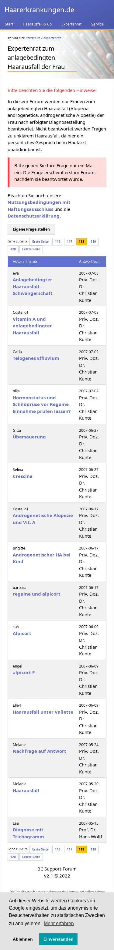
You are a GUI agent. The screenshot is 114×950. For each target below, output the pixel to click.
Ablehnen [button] (23, 939)
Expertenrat (71, 24)
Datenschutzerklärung (34, 216)
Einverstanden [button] (58, 939)
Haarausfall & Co (37, 24)
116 (57, 241)
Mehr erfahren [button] (59, 923)
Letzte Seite (31, 249)
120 (13, 249)
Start (9, 24)
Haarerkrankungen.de (39, 9)
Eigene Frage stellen (31, 229)
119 (93, 241)
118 (81, 241)
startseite (33, 38)
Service (97, 24)
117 (69, 241)
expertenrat (52, 38)
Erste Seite (40, 241)
